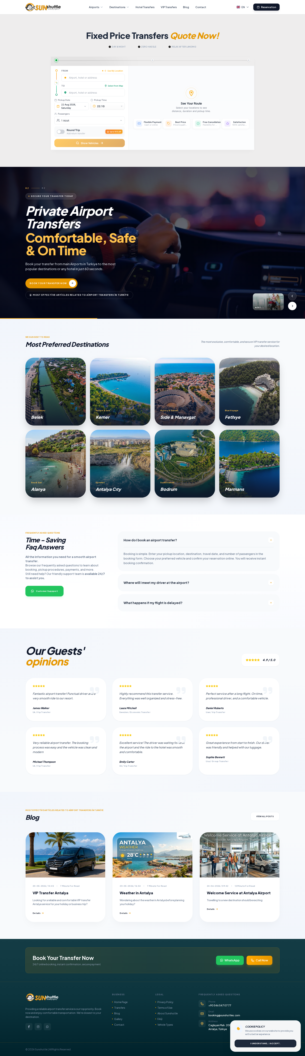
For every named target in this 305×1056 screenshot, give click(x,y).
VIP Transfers (169, 7)
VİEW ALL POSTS (265, 816)
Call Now (262, 960)
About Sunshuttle (167, 1013)
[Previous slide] (292, 296)
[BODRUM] (185, 464)
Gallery (118, 1019)
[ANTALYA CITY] (120, 464)
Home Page (121, 1002)
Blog (186, 7)
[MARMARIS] (249, 464)
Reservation (268, 7)
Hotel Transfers (145, 7)
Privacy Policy (165, 1002)
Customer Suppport (47, 591)
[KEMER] (120, 392)
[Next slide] (292, 306)
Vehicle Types (165, 1024)
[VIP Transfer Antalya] (65, 854)
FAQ (159, 1019)
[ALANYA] (55, 464)
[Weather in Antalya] (152, 854)
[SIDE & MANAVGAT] (185, 392)
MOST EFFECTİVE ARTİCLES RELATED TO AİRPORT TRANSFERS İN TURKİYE (81, 288)
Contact (200, 7)
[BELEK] (55, 392)
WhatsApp (232, 960)
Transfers (119, 1007)
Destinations (117, 7)
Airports (94, 7)
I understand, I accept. (265, 1043)
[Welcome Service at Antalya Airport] (239, 854)
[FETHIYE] (249, 392)
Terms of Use (164, 1007)
